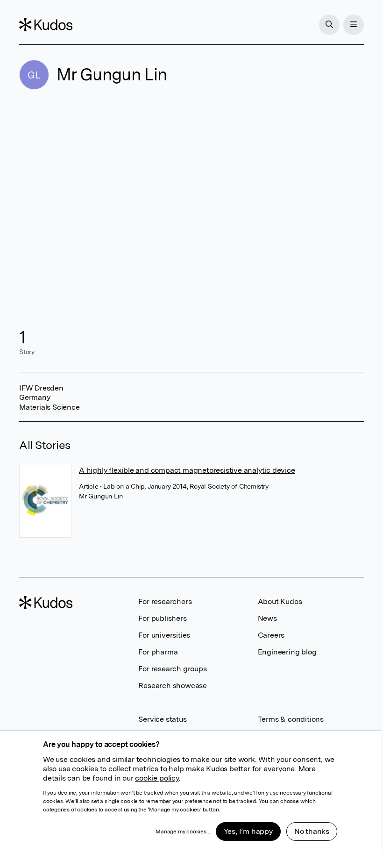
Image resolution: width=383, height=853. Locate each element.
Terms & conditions (291, 719)
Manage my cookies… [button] (183, 831)
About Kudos (280, 601)
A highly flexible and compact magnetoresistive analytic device (187, 470)
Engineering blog (287, 651)
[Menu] (353, 24)
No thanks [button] (311, 831)
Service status (162, 719)
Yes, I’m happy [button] (248, 831)
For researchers (165, 601)
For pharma (157, 651)
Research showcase (172, 685)
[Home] (45, 24)
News (267, 618)
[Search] (329, 24)
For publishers (162, 618)
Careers (271, 635)
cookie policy (156, 778)
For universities (164, 635)
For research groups (172, 668)
